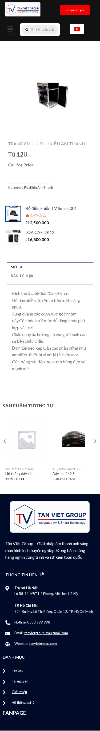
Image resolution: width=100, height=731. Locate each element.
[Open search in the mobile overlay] (50, 29)
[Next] (95, 452)
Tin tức (17, 670)
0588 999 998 (38, 622)
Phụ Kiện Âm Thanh (62, 143)
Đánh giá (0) (22, 276)
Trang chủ (21, 143)
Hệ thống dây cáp (19, 474)
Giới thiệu (19, 692)
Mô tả (16, 267)
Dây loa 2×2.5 (64, 474)
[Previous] (5, 452)
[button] (10, 29)
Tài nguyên (20, 681)
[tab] (50, 266)
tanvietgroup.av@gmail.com (46, 633)
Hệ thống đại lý (23, 702)
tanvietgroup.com (43, 643)
